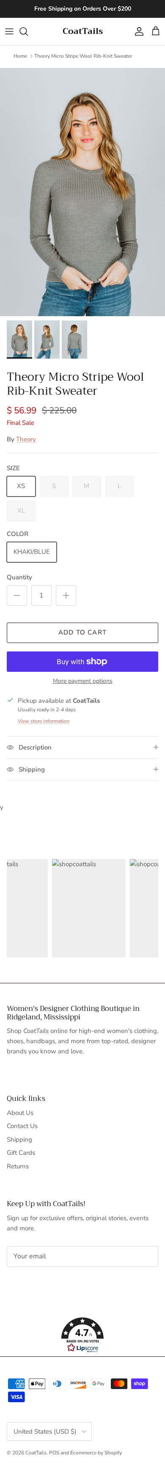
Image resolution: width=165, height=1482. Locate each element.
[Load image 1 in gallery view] (82, 192)
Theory (26, 439)
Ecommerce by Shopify (96, 1452)
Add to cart (82, 632)
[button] (82, 1335)
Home (20, 56)
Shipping (19, 1139)
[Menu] (9, 31)
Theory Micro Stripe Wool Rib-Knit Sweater (83, 56)
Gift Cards (21, 1152)
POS (54, 1452)
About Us (20, 1113)
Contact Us (22, 1126)
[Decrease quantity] (17, 595)
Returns (18, 1166)
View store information (43, 721)
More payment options (83, 681)
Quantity (19, 577)
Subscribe (35, 1283)
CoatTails (36, 1452)
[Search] (28, 31)
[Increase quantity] (66, 595)
